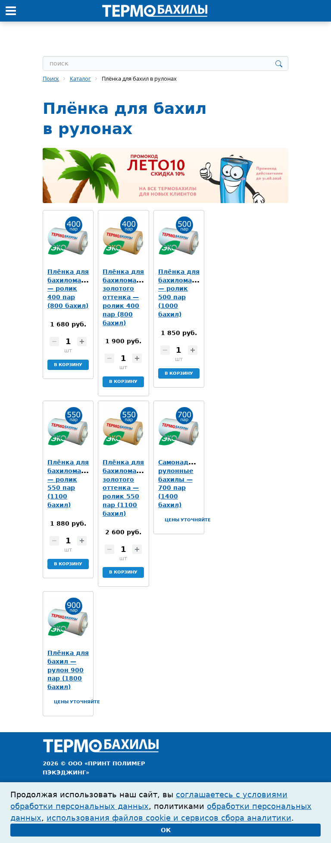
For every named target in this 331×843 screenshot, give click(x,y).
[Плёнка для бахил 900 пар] (68, 616)
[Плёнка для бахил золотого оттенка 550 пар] (123, 426)
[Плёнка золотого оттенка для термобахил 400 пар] (123, 235)
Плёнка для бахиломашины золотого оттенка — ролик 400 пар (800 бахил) (130, 297)
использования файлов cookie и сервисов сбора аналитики (169, 817)
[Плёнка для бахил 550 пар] (68, 426)
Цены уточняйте (188, 519)
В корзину (68, 364)
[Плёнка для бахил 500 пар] (179, 235)
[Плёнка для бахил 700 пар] (179, 426)
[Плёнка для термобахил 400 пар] (68, 235)
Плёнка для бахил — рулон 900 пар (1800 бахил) (68, 669)
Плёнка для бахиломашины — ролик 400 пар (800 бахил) (74, 288)
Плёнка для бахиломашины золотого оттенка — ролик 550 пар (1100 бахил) (130, 488)
